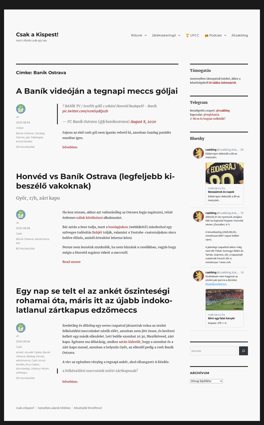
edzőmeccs (42, 238)
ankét (19, 352)
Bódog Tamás (35, 356)
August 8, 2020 (143, 121)
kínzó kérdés (24, 141)
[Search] (243, 350)
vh (17, 116)
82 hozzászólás (25, 248)
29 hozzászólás (25, 146)
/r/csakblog (240, 35)
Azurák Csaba (33, 352)
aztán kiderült (130, 342)
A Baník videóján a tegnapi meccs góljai (97, 91)
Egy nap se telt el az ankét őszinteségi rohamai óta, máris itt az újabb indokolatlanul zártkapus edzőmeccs (94, 300)
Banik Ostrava (25, 133)
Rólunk (136, 35)
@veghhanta (211, 114)
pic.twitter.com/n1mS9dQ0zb (85, 111)
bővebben (69, 147)
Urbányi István (40, 368)
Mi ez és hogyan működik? (209, 118)
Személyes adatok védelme (54, 408)
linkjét (97, 232)
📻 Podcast (213, 35)
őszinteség (23, 368)
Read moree (71, 262)
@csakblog (223, 110)
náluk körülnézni (89, 218)
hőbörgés (37, 137)
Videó (19, 127)
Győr (34, 360)
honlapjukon (118, 227)
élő (18, 243)
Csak (19, 233)
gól (28, 137)
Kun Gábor (32, 364)
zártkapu (21, 372)
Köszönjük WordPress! (88, 408)
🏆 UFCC (192, 35)
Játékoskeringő (164, 35)
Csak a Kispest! (37, 34)
